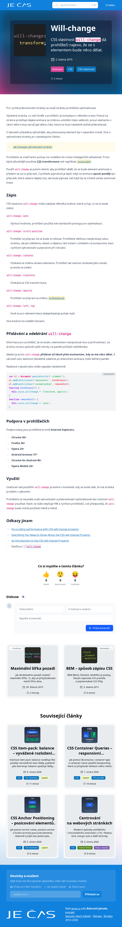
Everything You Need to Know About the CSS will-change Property (50, 535)
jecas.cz (76, 908)
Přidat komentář (101, 628)
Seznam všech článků (78, 916)
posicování (84, 161)
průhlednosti (56, 298)
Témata (97, 916)
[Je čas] (30, 914)
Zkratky (108, 916)
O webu (110, 5)
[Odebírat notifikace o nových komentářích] (23, 596)
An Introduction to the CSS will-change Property (40, 540)
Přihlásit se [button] (92, 894)
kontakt (70, 912)
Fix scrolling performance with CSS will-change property (45, 529)
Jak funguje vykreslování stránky (32, 147)
